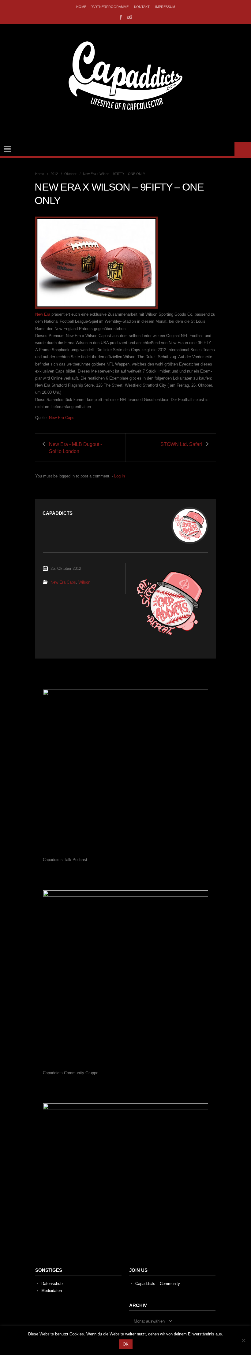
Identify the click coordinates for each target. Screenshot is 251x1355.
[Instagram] (129, 16)
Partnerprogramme (110, 7)
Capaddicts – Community (157, 1283)
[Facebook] (120, 16)
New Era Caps (61, 417)
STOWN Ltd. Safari (181, 444)
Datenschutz (52, 1283)
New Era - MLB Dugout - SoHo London (75, 448)
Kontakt (142, 7)
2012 (54, 174)
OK (126, 1344)
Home (81, 7)
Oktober (70, 174)
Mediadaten (51, 1290)
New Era (42, 314)
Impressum (165, 7)
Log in (119, 476)
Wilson (84, 582)
